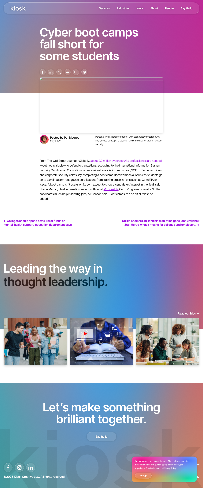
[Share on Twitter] (59, 72)
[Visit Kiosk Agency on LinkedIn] (30, 467)
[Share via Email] (76, 72)
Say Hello (186, 8)
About (154, 8)
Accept (143, 475)
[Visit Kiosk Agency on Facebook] (8, 467)
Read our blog (188, 313)
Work (140, 8)
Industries (123, 8)
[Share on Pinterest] (84, 72)
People (169, 8)
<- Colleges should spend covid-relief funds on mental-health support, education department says (38, 223)
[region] (164, 469)
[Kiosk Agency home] (18, 8)
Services (104, 8)
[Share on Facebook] (43, 72)
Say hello (102, 437)
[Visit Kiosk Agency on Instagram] (19, 467)
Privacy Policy (169, 468)
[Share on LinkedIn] (51, 72)
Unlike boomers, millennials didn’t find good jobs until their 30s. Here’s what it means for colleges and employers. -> (160, 223)
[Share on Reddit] (68, 72)
